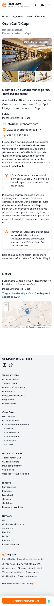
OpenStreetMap (35, 327)
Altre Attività (8, 444)
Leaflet (23, 327)
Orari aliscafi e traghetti (13, 387)
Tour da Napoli (9, 440)
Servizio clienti (9, 487)
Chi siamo (7, 499)
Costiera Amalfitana (11, 524)
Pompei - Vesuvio (10, 544)
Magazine (7, 491)
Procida (6, 540)
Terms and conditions (12, 572)
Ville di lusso (8, 469)
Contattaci (7, 503)
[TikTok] (11, 365)
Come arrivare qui (10, 379)
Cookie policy (8, 576)
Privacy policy (32, 572)
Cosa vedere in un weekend (15, 424)
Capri (4, 520)
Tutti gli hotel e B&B (11, 457)
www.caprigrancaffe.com (22, 129)
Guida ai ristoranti (10, 461)
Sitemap (22, 568)
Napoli (5, 532)
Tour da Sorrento (10, 432)
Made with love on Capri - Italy (16, 583)
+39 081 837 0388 (17, 135)
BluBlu (12, 559)
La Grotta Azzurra (10, 420)
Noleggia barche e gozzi (13, 395)
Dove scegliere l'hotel (12, 465)
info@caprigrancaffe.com (22, 124)
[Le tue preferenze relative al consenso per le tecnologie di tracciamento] (49, 601)
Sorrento (6, 528)
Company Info (8, 568)
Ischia (5, 536)
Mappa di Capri (9, 399)
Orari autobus (8, 391)
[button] (27, 312)
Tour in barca (8, 428)
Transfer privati (9, 383)
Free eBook (7, 495)
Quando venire (9, 403)
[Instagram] (4, 365)
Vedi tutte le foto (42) (38, 42)
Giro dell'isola (8, 416)
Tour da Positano (10, 436)
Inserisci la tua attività (12, 507)
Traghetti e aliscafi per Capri (18, 293)
